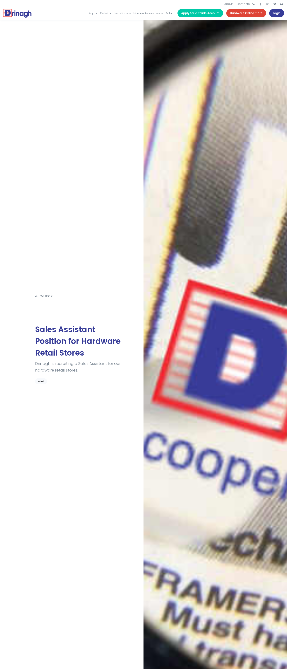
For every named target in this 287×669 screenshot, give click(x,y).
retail (41, 381)
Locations (121, 13)
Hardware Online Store (246, 13)
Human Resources (147, 13)
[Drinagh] (17, 13)
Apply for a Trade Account (200, 13)
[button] (253, 4)
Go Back (46, 296)
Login (276, 13)
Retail (104, 13)
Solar (169, 13)
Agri (91, 13)
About (228, 4)
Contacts (243, 4)
